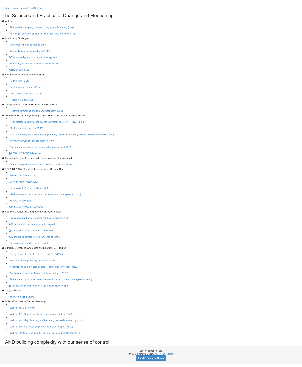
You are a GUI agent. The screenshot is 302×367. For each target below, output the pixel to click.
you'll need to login (163, 353)
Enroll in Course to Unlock (151, 358)
